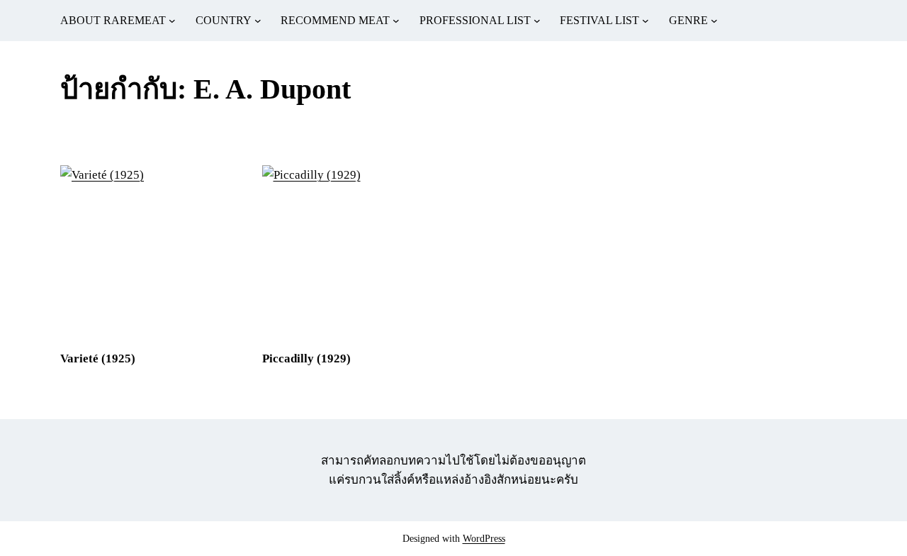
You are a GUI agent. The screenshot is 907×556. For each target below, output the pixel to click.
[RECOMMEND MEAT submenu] (396, 20)
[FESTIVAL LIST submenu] (645, 20)
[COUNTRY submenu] (257, 20)
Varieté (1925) (97, 358)
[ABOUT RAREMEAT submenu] (172, 20)
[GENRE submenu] (714, 20)
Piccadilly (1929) (306, 358)
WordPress (484, 538)
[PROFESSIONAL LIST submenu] (537, 20)
